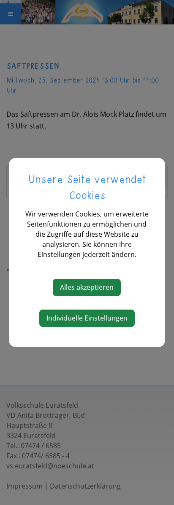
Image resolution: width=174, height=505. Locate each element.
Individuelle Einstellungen (87, 318)
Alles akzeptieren (87, 287)
